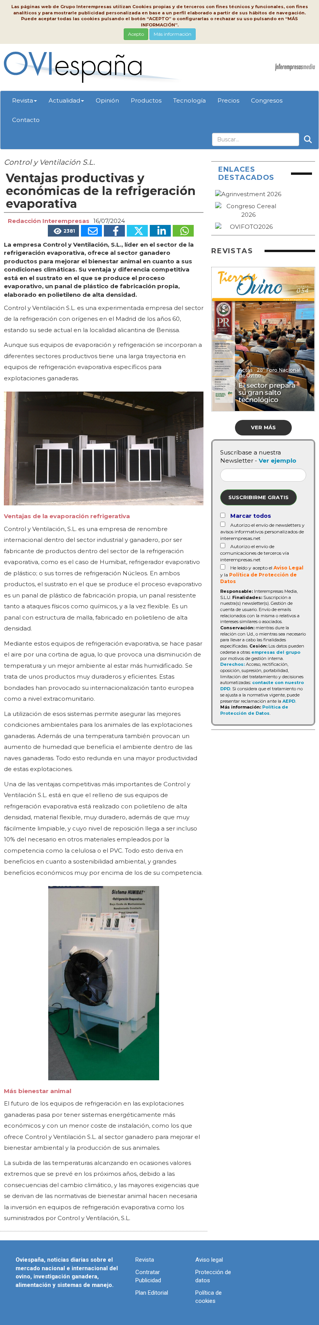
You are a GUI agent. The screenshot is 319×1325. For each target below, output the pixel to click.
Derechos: (232, 664)
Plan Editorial (151, 1292)
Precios (228, 100)
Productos (146, 100)
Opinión (107, 100)
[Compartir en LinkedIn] (160, 231)
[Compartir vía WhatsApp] (183, 231)
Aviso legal (209, 1259)
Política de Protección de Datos (254, 710)
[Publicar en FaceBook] (114, 231)
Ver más (263, 427)
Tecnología (189, 100)
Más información (172, 34)
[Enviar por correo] (91, 231)
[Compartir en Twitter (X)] (137, 231)
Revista (22, 100)
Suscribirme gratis (258, 497)
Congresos (266, 100)
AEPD (288, 701)
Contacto (26, 120)
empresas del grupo (275, 652)
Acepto (136, 34)
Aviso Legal (288, 568)
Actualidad (64, 100)
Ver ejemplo (277, 460)
